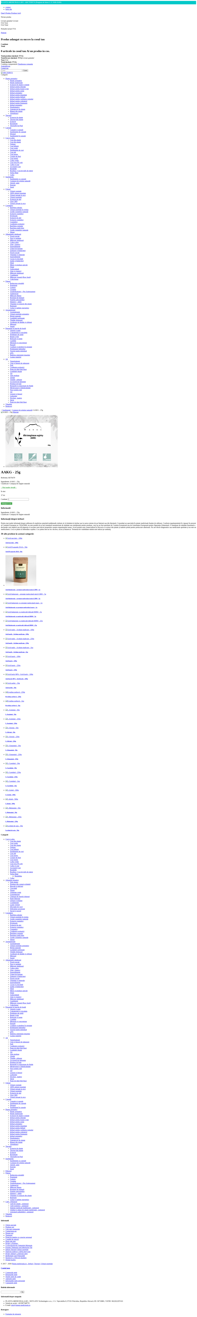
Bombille (13, 169)
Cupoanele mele (11, 1283)
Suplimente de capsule (18, 132)
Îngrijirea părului (16, 208)
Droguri (13, 134)
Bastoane (13, 306)
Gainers (13, 287)
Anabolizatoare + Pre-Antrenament (22, 292)
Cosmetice (9, 206)
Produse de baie (15, 384)
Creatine (13, 289)
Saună (12, 326)
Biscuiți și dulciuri (16, 886)
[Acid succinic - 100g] (13, 538)
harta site (8, 9)
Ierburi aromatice (16, 93)
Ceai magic (14, 158)
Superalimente (15, 246)
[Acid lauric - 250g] (12, 665)
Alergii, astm (14, 183)
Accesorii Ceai (15, 167)
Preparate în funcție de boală (15, 328)
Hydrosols (13, 216)
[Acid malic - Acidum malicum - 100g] (19, 630)
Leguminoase (15, 894)
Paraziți (12, 345)
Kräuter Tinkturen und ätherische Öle (18, 1248)
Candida (13, 341)
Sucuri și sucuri (15, 911)
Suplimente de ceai (17, 150)
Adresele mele (10, 1279)
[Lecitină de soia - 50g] (14, 826)
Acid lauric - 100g (11, 661)
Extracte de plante (16, 117)
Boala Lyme (14, 337)
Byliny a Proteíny (11, 1243)
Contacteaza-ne (11, 1231)
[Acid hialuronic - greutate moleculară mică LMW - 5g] (25, 594)
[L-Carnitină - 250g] (13, 772)
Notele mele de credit (13, 1277)
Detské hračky (10, 1260)
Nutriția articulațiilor (17, 300)
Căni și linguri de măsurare (19, 363)
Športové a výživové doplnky (16, 1258)
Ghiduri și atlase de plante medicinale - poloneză (27, 1210)
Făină (12, 267)
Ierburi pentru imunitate (18, 95)
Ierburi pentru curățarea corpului (21, 99)
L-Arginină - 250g (11, 723)
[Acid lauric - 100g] (12, 656)
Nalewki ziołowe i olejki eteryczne (17, 1252)
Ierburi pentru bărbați (17, 97)
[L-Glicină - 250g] (12, 737)
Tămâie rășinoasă (16, 320)
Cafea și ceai (14, 165)
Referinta (4, 478)
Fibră (12, 263)
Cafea (12, 175)
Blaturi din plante (16, 111)
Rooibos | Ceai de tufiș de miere (21, 171)
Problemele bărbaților (17, 349)
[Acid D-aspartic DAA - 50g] (16, 547)
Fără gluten (14, 882)
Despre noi (9, 1233)
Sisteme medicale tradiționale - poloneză (24, 1208)
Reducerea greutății (17, 283)
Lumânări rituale (16, 371)
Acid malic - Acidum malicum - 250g (17, 643)
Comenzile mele (11, 1273)
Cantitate (4, 499)
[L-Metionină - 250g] (13, 817)
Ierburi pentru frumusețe (18, 103)
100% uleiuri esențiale (18, 193)
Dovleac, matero (16, 398)
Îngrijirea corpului (16, 226)
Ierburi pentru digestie (18, 87)
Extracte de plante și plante (19, 85)
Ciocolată (13, 888)
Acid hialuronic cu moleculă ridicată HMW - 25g (21, 625)
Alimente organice (12, 880)
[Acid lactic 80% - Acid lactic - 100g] (19, 674)
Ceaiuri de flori (15, 156)
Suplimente (9, 177)
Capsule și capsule (16, 130)
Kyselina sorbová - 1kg (12, 705)
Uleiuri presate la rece (18, 195)
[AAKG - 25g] (31, 467)
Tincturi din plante (16, 119)
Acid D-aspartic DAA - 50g (13, 551)
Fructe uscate (14, 236)
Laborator (13, 396)
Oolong (13, 144)
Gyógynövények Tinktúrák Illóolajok (18, 1245)
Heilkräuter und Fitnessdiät (15, 1256)
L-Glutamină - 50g (11, 750)
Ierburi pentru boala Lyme (19, 89)
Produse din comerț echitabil (20, 884)
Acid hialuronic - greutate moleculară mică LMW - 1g (22, 590)
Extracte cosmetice (16, 214)
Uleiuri (7, 189)
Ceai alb (13, 152)
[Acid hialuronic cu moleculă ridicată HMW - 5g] (23, 612)
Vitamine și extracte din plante (21, 304)
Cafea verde (14, 160)
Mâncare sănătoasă (17, 240)
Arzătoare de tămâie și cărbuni (21, 322)
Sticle (12, 400)
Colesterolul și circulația (18, 332)
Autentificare (5, 66)
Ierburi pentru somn (17, 91)
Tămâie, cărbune (16, 380)
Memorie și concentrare (18, 343)
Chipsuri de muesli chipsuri (20, 896)
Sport (12, 187)
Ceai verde (14, 148)
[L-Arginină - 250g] (13, 719)
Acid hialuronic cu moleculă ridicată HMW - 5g (20, 616)
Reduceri (8, 406)
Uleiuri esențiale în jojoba (19, 210)
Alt (6, 359)
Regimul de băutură (17, 298)
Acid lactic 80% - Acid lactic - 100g (16, 679)
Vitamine (8, 404)
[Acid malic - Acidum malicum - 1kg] (19, 648)
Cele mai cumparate (12, 1229)
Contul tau (4, 68)
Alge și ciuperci (15, 271)
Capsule (8, 128)
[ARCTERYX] (7, 73)
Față (11, 365)
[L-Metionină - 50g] (13, 808)
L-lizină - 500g (10, 803)
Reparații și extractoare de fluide (21, 386)
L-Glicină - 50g (10, 732)
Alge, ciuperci (15, 244)
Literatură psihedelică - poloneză (21, 1212)
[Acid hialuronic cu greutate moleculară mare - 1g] (23, 603)
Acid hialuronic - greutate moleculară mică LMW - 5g (22, 598)
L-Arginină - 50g (10, 714)
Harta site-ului (10, 1241)
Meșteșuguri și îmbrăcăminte (20, 388)
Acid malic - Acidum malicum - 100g (17, 634)
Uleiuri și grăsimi (16, 901)
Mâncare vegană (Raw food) (20, 277)
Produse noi (9, 1227)
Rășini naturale (15, 316)
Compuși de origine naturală (20, 181)
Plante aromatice (11, 79)
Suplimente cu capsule (18, 179)
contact (8, 7)
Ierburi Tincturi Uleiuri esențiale (16, 1250)
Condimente (14, 903)
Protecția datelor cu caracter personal (18, 1237)
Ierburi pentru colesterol (18, 101)
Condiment (14, 275)
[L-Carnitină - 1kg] (12, 781)
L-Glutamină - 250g (11, 759)
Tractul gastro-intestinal (18, 351)
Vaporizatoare (15, 361)
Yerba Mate (14, 173)
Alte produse (14, 375)
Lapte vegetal (15, 905)
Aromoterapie (10, 310)
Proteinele (13, 285)
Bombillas (18, 876)
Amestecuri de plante (17, 109)
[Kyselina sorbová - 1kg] (14, 701)
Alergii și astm (15, 330)
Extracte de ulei (15, 199)
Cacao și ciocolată (16, 259)
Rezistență (13, 124)
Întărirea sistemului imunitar (20, 355)
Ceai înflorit (14, 146)
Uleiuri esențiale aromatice (19, 314)
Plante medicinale (16, 83)
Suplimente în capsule (18, 136)
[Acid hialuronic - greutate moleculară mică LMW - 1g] (20, 585)
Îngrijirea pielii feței (17, 228)
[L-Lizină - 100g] (12, 790)
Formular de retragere (13, 1314)
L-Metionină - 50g (11, 812)
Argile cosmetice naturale (19, 212)
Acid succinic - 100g (11, 543)
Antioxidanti (14, 269)
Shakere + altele (16, 302)
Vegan (12, 890)
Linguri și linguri (16, 394)
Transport (8, 1235)
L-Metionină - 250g (11, 821)
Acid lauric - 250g (11, 670)
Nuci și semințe (15, 238)
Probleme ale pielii (16, 335)
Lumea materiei (15, 357)
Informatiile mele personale (15, 1281)
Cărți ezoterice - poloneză (19, 1206)
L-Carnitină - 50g (11, 768)
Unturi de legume (16, 249)
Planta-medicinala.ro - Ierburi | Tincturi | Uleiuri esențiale (32, 1264)
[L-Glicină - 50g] (11, 728)
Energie (13, 185)
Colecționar (14, 279)
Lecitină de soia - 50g (12, 830)
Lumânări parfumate (17, 318)
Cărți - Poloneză (11, 1202)
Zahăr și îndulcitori (17, 261)
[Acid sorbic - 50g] (12, 683)
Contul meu (5, 1268)
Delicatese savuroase (17, 909)
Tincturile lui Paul (16, 126)
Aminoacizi (14, 294)
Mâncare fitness (15, 296)
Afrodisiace (14, 113)
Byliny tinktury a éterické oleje (16, 1254)
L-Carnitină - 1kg (11, 786)
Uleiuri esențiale (16, 197)
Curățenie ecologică (17, 224)
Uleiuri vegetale (15, 191)
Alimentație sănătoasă (13, 234)
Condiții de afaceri (12, 1239)
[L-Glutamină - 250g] (13, 754)
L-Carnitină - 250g (11, 777)
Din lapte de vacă (16, 907)
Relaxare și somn (16, 339)
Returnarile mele (11, 1275)
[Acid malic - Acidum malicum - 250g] (19, 639)
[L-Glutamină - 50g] (13, 746)
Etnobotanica (14, 107)
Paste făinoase (15, 899)
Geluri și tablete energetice (19, 308)
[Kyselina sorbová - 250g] (15, 692)
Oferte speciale (10, 1225)
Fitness (7, 281)
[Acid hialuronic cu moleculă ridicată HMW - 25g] (24, 621)
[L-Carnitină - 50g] (12, 763)
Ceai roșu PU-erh (16, 163)
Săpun (12, 232)
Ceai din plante (15, 140)
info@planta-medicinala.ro (20, 1305)
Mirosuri (13, 324)
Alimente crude (15, 892)
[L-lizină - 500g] (11, 799)
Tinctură (8, 115)
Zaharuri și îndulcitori (18, 251)
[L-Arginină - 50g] (12, 710)
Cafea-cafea (14, 242)
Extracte (13, 122)
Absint (12, 378)
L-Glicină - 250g (10, 741)
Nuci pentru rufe (16, 390)
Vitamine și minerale (17, 255)
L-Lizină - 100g (10, 795)
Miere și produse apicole (19, 265)
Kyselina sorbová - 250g (13, 696)
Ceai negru (14, 154)
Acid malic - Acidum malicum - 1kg (16, 652)
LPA (11, 353)
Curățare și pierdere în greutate (21, 347)
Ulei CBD (13, 201)
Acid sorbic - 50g (10, 687)
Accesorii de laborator (18, 382)
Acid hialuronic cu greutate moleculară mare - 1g (21, 607)
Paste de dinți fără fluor (18, 369)
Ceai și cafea (10, 138)
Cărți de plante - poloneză (19, 1204)
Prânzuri (8, 1171)
